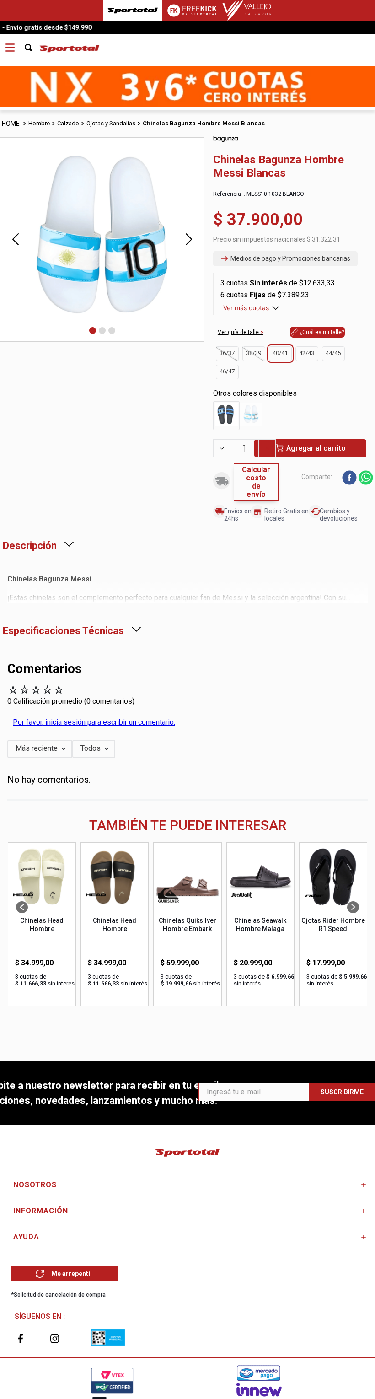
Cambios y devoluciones (339, 514)
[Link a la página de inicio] (11, 123)
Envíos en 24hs (238, 514)
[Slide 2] (102, 330)
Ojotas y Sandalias (110, 123)
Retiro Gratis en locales (286, 514)
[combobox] (33, 44)
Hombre (39, 123)
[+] (267, 448)
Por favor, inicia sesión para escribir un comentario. (94, 722)
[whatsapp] (366, 478)
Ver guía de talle (239, 332)
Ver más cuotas (246, 308)
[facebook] (349, 478)
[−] (221, 448)
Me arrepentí (70, 1273)
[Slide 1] (92, 330)
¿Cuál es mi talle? (322, 332)
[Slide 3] (111, 330)
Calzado (68, 123)
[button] (285, 259)
